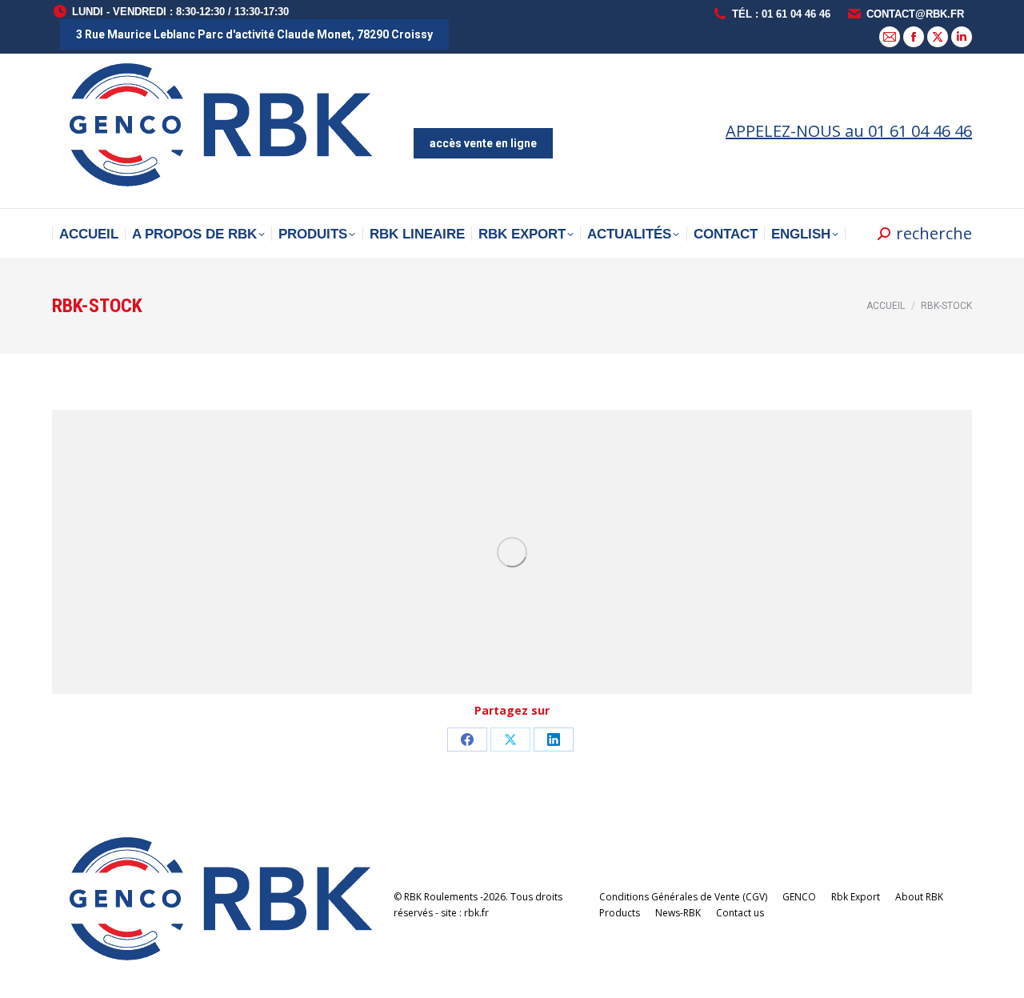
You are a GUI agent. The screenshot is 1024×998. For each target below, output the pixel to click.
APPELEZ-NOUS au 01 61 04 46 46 (849, 131)
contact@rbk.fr (915, 14)
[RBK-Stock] (512, 552)
